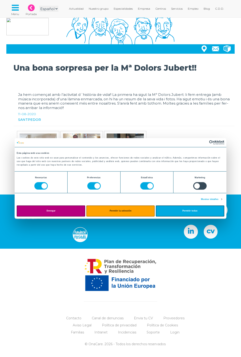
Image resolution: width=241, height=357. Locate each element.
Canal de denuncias (108, 318)
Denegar (51, 211)
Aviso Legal (82, 325)
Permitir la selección (121, 211)
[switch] (94, 186)
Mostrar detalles (210, 199)
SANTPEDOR (29, 120)
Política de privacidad (119, 325)
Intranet (101, 332)
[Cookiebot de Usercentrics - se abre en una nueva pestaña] (203, 142)
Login (175, 332)
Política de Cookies (162, 325)
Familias (77, 332)
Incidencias (127, 332)
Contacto (73, 318)
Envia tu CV (143, 318)
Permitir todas (189, 211)
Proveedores (174, 318)
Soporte (153, 332)
